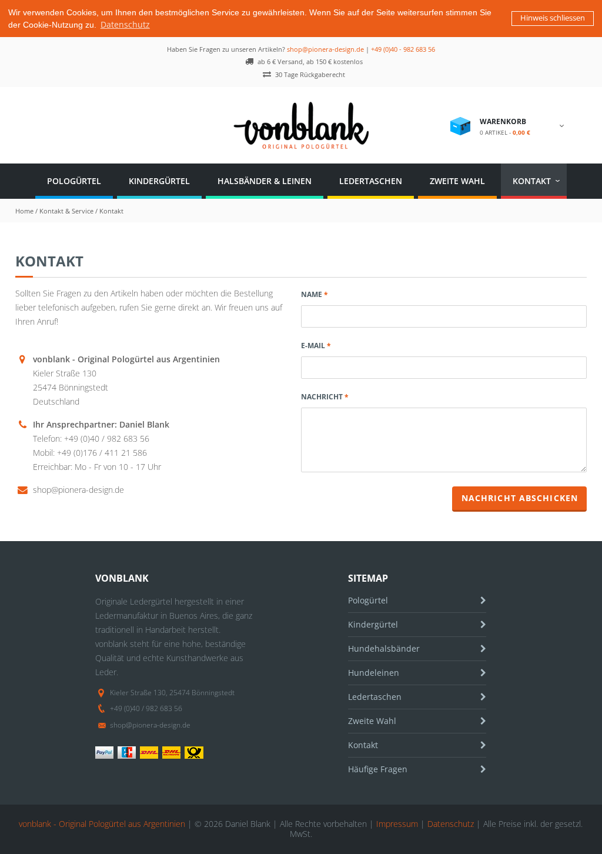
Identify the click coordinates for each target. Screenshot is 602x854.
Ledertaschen (370, 180)
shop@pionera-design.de (325, 49)
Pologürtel (74, 180)
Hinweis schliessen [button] (552, 18)
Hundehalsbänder (384, 648)
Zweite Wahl (457, 180)
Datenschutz (450, 823)
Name (311, 294)
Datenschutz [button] (125, 24)
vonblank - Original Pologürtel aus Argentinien (102, 823)
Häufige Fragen (377, 769)
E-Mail (313, 346)
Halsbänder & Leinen (265, 180)
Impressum (397, 823)
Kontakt (532, 180)
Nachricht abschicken (519, 497)
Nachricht (322, 397)
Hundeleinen (373, 672)
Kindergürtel (159, 180)
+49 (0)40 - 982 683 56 (403, 49)
